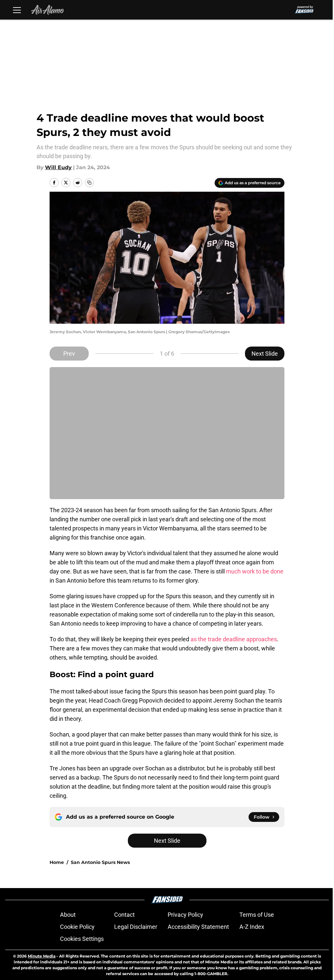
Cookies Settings (82, 938)
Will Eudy (58, 167)
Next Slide (264, 353)
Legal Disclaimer (135, 926)
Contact (124, 914)
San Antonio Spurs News (100, 862)
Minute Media (41, 956)
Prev (69, 353)
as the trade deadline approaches (233, 639)
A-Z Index (251, 926)
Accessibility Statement (198, 926)
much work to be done (254, 571)
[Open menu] (17, 10)
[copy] (89, 182)
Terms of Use (256, 914)
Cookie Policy (77, 926)
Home (57, 862)
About (68, 914)
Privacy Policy (185, 914)
